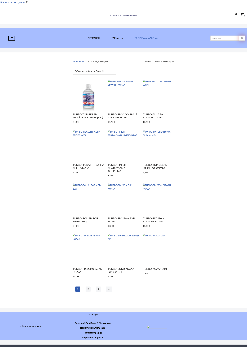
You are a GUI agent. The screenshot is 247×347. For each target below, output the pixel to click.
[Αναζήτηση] (236, 14)
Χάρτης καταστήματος (32, 326)
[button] (100, 38)
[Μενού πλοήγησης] (11, 38)
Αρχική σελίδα (78, 62)
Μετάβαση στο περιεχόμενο (12, 2)
